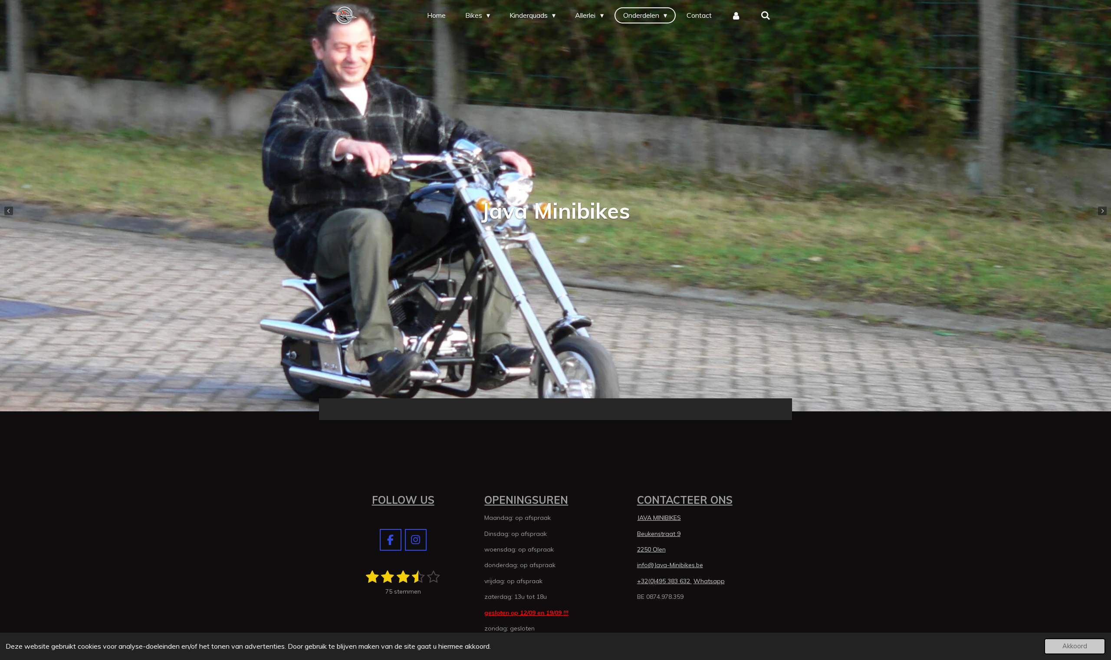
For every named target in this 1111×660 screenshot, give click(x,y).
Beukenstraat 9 (658, 534)
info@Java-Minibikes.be (670, 565)
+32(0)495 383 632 (664, 581)
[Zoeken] (765, 15)
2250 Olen (651, 549)
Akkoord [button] (1074, 646)
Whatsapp (709, 581)
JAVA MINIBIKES (659, 518)
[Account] (736, 15)
